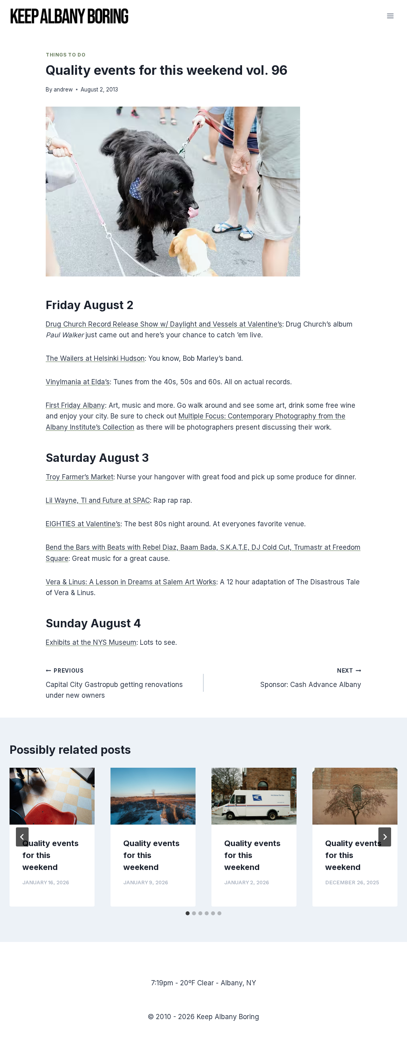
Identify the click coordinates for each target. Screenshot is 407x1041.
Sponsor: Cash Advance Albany (310, 678)
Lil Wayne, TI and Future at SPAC (98, 500)
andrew (63, 89)
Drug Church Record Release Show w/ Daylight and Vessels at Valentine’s (164, 324)
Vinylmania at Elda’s (78, 382)
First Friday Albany (75, 405)
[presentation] (52, 796)
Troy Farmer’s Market (79, 477)
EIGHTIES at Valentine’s (83, 524)
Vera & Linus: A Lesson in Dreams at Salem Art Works (131, 582)
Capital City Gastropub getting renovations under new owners (114, 683)
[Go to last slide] (22, 836)
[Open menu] (390, 16)
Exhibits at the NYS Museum (91, 642)
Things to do (65, 55)
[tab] (188, 913)
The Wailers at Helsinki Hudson (95, 358)
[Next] (384, 836)
